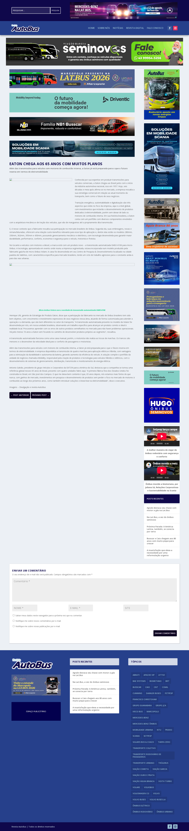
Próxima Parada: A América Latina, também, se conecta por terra (160, 529)
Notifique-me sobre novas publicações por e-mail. (37, 626)
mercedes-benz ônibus (145, 723)
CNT (156, 687)
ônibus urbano (165, 811)
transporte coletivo (144, 748)
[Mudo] (172, 443)
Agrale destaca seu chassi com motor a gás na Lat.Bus (161, 509)
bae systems (139, 681)
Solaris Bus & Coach (143, 742)
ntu (159, 729)
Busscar (137, 687)
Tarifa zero (164, 742)
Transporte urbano (143, 763)
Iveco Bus (138, 711)
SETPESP (148, 736)
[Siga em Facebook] (170, 28)
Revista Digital (135, 28)
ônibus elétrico (141, 805)
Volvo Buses (139, 799)
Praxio (168, 729)
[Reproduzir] (148, 443)
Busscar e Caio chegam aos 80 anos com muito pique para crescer (161, 541)
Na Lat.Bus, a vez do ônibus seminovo (160, 518)
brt (167, 681)
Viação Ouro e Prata (143, 775)
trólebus (163, 763)
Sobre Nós (104, 28)
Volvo (156, 793)
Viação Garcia (160, 769)
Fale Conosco (155, 28)
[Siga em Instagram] (175, 28)
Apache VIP (149, 675)
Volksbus (149, 787)
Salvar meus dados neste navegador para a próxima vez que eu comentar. (48, 615)
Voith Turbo (165, 781)
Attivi (161, 675)
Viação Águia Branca (143, 781)
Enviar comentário (165, 633)
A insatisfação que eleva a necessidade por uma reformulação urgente (159, 553)
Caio (147, 687)
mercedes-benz (141, 717)
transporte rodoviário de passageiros (147, 755)
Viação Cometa (141, 769)
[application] (162, 436)
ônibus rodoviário (143, 811)
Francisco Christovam (145, 699)
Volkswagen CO (141, 793)
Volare (136, 787)
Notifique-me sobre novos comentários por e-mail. (38, 621)
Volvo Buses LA (157, 799)
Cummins (137, 693)
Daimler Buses (153, 693)
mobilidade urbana (143, 729)
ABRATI (136, 675)
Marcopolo (153, 711)
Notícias (118, 28)
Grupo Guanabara (142, 705)
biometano (155, 681)
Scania (136, 736)
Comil (165, 687)
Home (91, 28)
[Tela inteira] (176, 443)
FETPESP (169, 693)
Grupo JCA (161, 705)
